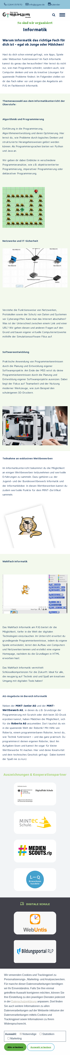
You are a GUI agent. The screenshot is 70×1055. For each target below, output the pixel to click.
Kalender (55, 4)
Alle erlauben (15, 1047)
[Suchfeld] (53, 14)
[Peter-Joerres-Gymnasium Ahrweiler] (16, 14)
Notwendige (29, 1034)
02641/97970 (14, 4)
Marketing (16, 1038)
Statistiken (48, 1034)
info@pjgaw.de (36, 4)
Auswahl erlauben (40, 1047)
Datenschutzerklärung (24, 1001)
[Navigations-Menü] (62, 15)
